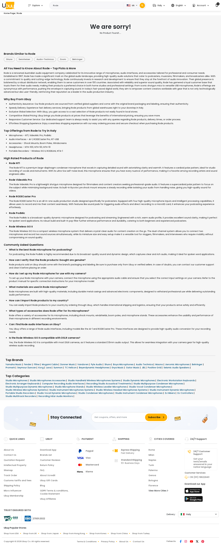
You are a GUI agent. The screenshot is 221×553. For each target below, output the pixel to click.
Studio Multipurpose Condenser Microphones (159, 383)
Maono (159, 364)
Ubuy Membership (13, 495)
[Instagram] (186, 541)
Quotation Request (14, 460)
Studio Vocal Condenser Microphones (150, 386)
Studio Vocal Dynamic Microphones (57, 393)
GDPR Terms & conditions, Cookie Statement (54, 492)
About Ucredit (47, 475)
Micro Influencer (12, 490)
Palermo (153, 470)
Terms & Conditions (87, 541)
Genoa (152, 475)
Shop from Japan (50, 533)
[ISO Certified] (33, 518)
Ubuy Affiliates (48, 498)
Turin (151, 465)
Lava (49, 367)
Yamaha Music (14, 364)
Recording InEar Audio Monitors (56, 396)
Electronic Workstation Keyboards (176, 380)
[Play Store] (194, 500)
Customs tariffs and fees (17, 480)
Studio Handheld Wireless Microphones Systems (94, 380)
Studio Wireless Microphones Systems (27, 389)
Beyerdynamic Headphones (94, 367)
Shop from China (119, 533)
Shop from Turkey (141, 533)
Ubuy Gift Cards (49, 480)
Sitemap (8, 470)
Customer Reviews (50, 460)
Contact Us (10, 454)
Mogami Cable (50, 364)
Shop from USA (11, 533)
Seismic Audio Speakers (177, 367)
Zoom (63, 59)
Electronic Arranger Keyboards (23, 383)
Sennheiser (24, 59)
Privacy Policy (108, 541)
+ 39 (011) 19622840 (198, 477)
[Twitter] (197, 541)
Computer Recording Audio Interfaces (63, 383)
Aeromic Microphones (177, 364)
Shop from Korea (97, 533)
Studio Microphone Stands (69, 386)
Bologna (153, 480)
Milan (151, 454)
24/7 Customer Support (201, 452)
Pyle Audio (97, 364)
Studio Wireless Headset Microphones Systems (122, 389)
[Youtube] (192, 541)
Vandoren (83, 364)
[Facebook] (181, 541)
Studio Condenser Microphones (96, 393)
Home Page (9, 13)
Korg (41, 367)
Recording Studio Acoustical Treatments (109, 383)
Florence (153, 485)
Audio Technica (144, 364)
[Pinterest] (202, 541)
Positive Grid (155, 367)
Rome (152, 449)
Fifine (37, 364)
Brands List (46, 454)
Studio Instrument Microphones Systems (71, 389)
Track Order (10, 475)
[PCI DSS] (11, 518)
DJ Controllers (185, 393)
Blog (42, 485)
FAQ (42, 470)
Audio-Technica (45, 59)
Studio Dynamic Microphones (139, 380)
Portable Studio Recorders (20, 393)
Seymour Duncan (27, 367)
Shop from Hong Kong (74, 533)
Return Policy (47, 465)
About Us (9, 449)
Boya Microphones (123, 364)
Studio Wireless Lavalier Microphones (106, 386)
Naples (152, 460)
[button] (159, 5)
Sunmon (58, 367)
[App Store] (194, 491)
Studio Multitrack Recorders (21, 396)
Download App (48, 449)
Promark (10, 367)
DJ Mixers (170, 393)
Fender (28, 364)
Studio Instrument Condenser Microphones (139, 393)
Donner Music (68, 364)
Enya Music (118, 367)
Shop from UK (30, 533)
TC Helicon (71, 367)
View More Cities (158, 490)
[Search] (142, 5)
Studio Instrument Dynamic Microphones (172, 389)
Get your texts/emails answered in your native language (202, 463)
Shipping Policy (12, 485)
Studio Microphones (17, 380)
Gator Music (133, 367)
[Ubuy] (8, 5)
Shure (9, 59)
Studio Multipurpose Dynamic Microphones (29, 386)
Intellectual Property (15, 465)
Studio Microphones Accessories (48, 380)
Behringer (77, 59)
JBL (144, 367)
